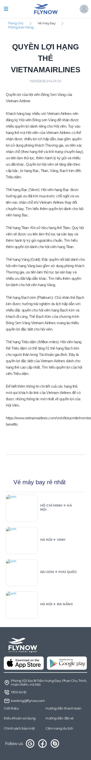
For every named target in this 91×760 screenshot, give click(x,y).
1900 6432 (18, 692)
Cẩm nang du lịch (59, 728)
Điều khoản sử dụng (20, 718)
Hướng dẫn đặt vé (60, 718)
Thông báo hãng (21, 27)
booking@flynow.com (28, 701)
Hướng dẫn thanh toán (63, 708)
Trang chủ (16, 23)
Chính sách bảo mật (19, 728)
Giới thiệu (11, 708)
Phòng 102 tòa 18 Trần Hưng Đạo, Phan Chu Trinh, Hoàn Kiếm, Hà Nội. (49, 683)
